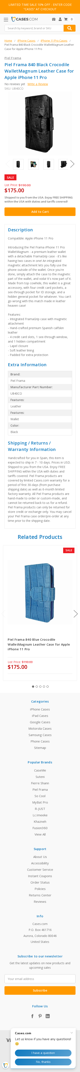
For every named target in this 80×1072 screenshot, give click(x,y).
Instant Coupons (40, 876)
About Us (40, 857)
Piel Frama (40, 789)
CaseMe (40, 770)
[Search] (70, 28)
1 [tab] (33, 686)
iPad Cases (40, 715)
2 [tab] (37, 686)
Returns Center (40, 895)
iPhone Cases (40, 709)
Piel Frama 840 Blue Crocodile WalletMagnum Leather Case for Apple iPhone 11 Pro (39, 644)
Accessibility (40, 863)
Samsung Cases (40, 735)
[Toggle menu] (6, 19)
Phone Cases (40, 741)
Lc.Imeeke (40, 815)
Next (72, 164)
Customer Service (40, 869)
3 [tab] (40, 686)
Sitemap (40, 747)
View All (40, 834)
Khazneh (40, 821)
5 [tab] (48, 686)
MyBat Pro (40, 802)
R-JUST (40, 809)
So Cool (40, 796)
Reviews (40, 901)
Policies (40, 889)
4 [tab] (44, 686)
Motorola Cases (40, 728)
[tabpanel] (40, 612)
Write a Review (38, 84)
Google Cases (40, 722)
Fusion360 (40, 828)
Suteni (40, 776)
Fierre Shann (40, 783)
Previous (7, 164)
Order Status (40, 882)
